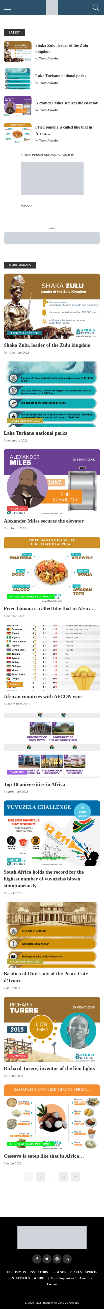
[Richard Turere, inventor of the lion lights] (52, 1029)
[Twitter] (46, 1259)
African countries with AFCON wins (43, 696)
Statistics (17, 772)
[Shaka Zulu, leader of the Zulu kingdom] (18, 51)
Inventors (17, 508)
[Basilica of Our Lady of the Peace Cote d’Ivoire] (52, 935)
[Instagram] (57, 1259)
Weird (14, 860)
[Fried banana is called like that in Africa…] (18, 133)
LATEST (14, 32)
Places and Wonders (25, 420)
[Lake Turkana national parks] (18, 78)
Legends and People (24, 333)
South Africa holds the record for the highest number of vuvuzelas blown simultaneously (44, 878)
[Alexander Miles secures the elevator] (18, 106)
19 (63, 1177)
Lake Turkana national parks (60, 76)
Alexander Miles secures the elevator (66, 103)
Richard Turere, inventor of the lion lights (49, 1068)
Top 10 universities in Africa (34, 784)
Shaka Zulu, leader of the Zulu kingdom (47, 345)
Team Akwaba (49, 58)
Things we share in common (30, 596)
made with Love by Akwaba (61, 1302)
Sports (15, 684)
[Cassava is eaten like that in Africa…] (52, 1117)
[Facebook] (36, 1259)
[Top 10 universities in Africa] (52, 745)
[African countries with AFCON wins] (52, 657)
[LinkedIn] (67, 1259)
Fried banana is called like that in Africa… (50, 608)
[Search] (95, 7)
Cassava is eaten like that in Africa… (44, 1156)
